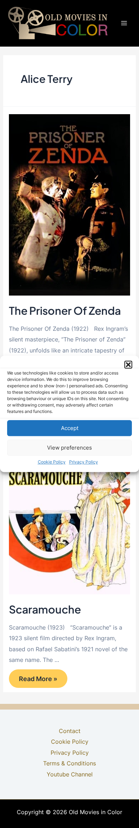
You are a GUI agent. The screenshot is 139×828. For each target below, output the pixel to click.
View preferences (69, 447)
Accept (69, 428)
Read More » (40, 678)
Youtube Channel (70, 774)
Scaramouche (45, 609)
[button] (128, 364)
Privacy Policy (83, 462)
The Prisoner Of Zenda (65, 310)
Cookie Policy (52, 462)
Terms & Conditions (69, 763)
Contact (70, 730)
